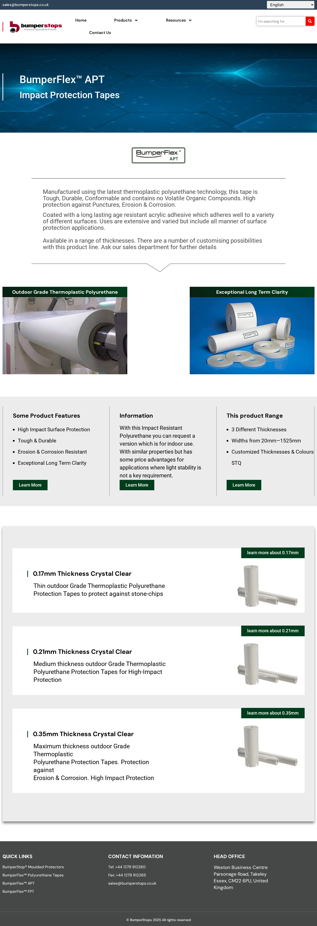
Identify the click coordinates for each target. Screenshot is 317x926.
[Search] (310, 21)
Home (80, 20)
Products (123, 20)
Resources (176, 20)
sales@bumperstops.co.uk (25, 4)
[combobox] (281, 21)
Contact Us (100, 32)
